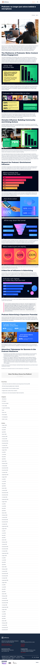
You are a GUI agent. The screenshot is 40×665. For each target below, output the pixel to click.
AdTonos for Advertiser (6, 644)
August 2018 (4, 609)
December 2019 (5, 573)
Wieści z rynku (4, 419)
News (22, 368)
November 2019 (5, 575)
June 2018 (4, 614)
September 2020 (5, 553)
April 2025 (4, 432)
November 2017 (5, 629)
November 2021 (5, 521)
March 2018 (4, 620)
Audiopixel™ (23, 645)
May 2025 (4, 429)
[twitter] (34, 657)
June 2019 (4, 587)
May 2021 (3, 535)
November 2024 (5, 443)
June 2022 (4, 506)
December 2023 (5, 467)
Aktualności (4, 398)
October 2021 (4, 524)
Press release (4, 414)
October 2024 (4, 445)
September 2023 (5, 474)
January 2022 (4, 517)
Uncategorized (5, 416)
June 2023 (4, 481)
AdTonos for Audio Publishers (7, 645)
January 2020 (4, 571)
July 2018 (3, 611)
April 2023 (4, 485)
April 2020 (4, 564)
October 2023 (4, 472)
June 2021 (4, 533)
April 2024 (4, 458)
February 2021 (4, 542)
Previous (33, 15)
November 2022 (5, 494)
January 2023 (4, 490)
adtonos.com (4, 368)
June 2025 (4, 427)
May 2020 (4, 562)
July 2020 (4, 557)
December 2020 (5, 546)
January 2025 (4, 438)
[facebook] (32, 657)
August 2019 (4, 582)
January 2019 (4, 598)
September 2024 (5, 447)
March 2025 (4, 434)
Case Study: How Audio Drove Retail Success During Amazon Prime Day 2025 (16, 383)
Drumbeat (22, 646)
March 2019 (4, 593)
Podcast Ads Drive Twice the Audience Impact (10, 388)
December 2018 (5, 600)
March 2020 (4, 566)
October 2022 (4, 497)
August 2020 (4, 555)
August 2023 (4, 476)
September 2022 (5, 499)
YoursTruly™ (23, 644)
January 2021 (4, 544)
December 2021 (5, 519)
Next (37, 15)
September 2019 (5, 580)
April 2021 (3, 537)
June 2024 (4, 454)
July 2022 (4, 503)
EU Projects (4, 401)
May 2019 (3, 589)
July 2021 (3, 530)
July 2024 (4, 452)
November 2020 (5, 548)
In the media (4, 405)
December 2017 (5, 627)
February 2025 (4, 436)
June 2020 (4, 560)
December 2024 (5, 440)
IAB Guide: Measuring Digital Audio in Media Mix (10, 386)
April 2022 (4, 510)
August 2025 (4, 425)
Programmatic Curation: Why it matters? (9, 390)
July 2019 (3, 584)
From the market (18, 368)
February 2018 (4, 623)
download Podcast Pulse (21, 364)
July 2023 (4, 479)
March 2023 (4, 488)
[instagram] (36, 657)
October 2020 (4, 551)
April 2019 (3, 591)
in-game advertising (6, 407)
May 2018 (3, 616)
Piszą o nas (4, 412)
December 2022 (5, 492)
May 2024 (4, 456)
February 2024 (4, 463)
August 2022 (4, 501)
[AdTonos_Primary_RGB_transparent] (5, 1)
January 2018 (4, 625)
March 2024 (4, 461)
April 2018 (3, 618)
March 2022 (4, 512)
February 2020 (4, 569)
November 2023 (5, 470)
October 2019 (4, 578)
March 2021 (4, 539)
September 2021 (5, 526)
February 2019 (4, 596)
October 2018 (4, 605)
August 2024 (4, 449)
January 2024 (4, 465)
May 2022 (4, 508)
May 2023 (4, 483)
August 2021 (4, 528)
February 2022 (4, 515)
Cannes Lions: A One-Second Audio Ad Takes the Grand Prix (13, 392)
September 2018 (5, 607)
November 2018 (5, 602)
